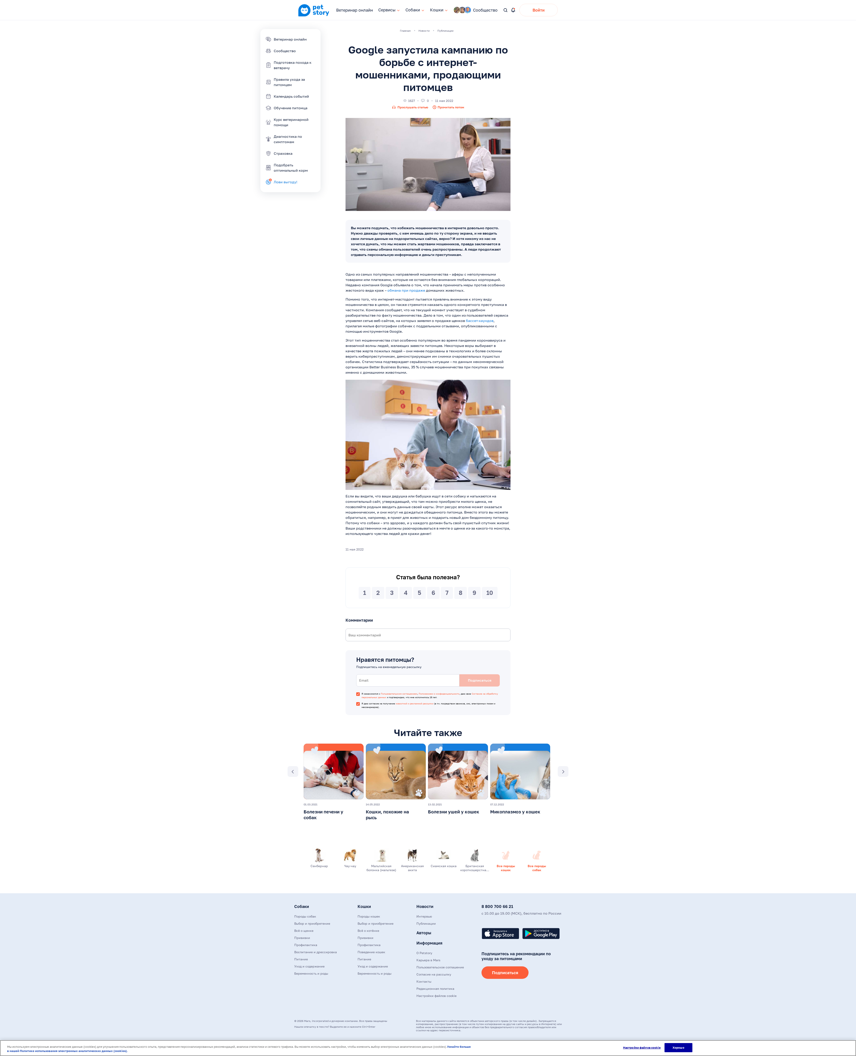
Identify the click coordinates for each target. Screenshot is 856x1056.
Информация (429, 942)
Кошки (364, 906)
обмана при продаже (406, 290)
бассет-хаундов (480, 320)
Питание (301, 959)
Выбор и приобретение (312, 923)
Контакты (423, 981)
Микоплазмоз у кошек (515, 811)
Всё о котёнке (368, 930)
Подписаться (505, 972)
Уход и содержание (309, 966)
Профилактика (305, 945)
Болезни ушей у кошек (453, 811)
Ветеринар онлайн (354, 10)
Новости (424, 906)
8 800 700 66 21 (497, 906)
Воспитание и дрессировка (315, 952)
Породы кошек (369, 916)
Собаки (301, 906)
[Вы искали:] (505, 10)
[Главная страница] (313, 16)
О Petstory (424, 953)
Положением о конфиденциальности (439, 693)
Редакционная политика (435, 988)
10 (489, 592)
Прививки (302, 938)
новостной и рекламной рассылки (414, 703)
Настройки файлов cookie (642, 1047)
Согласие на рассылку (433, 974)
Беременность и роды (311, 973)
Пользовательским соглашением (399, 693)
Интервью (424, 916)
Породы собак (305, 916)
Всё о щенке (303, 930)
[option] (334, 783)
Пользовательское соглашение (440, 967)
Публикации (426, 923)
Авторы (423, 932)
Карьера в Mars (428, 960)
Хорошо (678, 1047)
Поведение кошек (371, 952)
